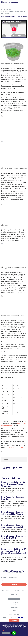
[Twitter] (12, 599)
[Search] (24, 459)
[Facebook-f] (9, 599)
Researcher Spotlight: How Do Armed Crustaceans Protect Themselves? (13, 484)
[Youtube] (18, 599)
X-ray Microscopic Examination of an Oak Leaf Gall (13, 537)
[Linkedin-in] (15, 599)
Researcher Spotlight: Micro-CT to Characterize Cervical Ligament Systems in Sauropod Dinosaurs (13, 552)
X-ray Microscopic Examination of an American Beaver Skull (13, 526)
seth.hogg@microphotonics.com (14, 447)
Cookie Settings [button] (6, 633)
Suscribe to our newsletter (9, 578)
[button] (26, 2)
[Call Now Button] (14, 633)
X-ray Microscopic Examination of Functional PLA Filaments (13, 513)
